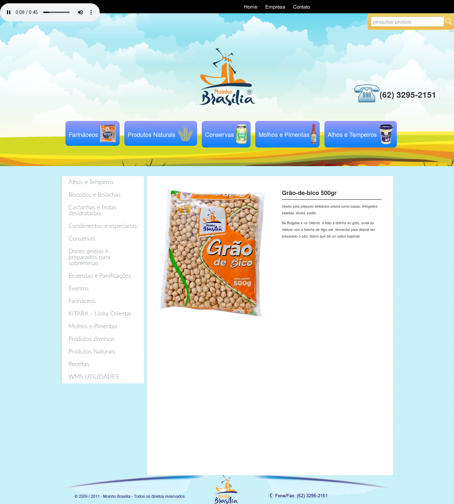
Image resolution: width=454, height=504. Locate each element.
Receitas (78, 364)
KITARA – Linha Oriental (99, 314)
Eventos (78, 289)
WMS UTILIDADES (93, 377)
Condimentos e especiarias (102, 226)
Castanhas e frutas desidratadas (92, 211)
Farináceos (83, 134)
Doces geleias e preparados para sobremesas (89, 257)
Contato (301, 6)
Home (251, 6)
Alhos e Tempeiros (352, 134)
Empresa (275, 6)
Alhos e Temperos (91, 182)
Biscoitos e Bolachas (94, 195)
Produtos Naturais (151, 134)
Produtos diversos (91, 339)
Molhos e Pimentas (284, 134)
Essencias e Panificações (99, 276)
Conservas (219, 134)
